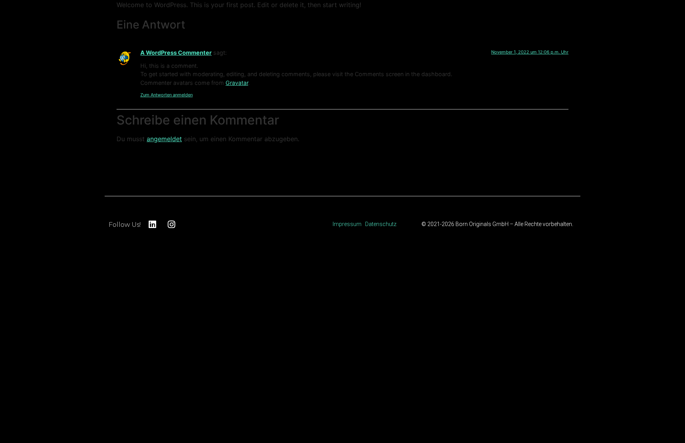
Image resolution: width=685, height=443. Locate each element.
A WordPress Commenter (176, 52)
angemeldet (164, 139)
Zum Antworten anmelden (166, 95)
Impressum (347, 224)
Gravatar (237, 82)
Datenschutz (380, 224)
